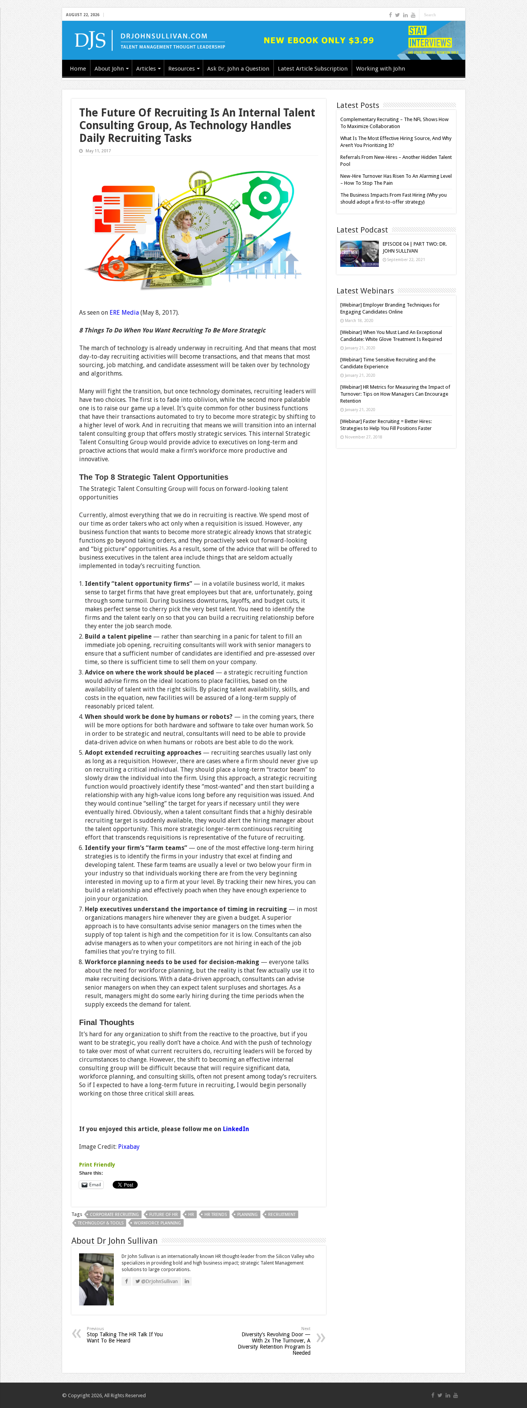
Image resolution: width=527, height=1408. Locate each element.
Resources (181, 68)
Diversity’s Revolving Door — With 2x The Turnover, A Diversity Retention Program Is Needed (274, 1341)
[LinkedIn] (405, 15)
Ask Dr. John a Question (238, 68)
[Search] (459, 14)
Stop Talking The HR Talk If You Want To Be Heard (125, 1335)
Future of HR (163, 1214)
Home (78, 68)
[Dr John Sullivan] (263, 40)
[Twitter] (397, 15)
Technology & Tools (100, 1223)
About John (109, 68)
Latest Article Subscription (313, 68)
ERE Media (124, 312)
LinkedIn (236, 1129)
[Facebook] (390, 15)
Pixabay (129, 1146)
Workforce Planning (157, 1223)
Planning (247, 1214)
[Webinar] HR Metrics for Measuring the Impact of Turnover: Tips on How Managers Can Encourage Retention (395, 394)
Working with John (380, 68)
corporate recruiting (114, 1214)
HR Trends (215, 1214)
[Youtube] (413, 15)
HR (191, 1214)
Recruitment (282, 1214)
